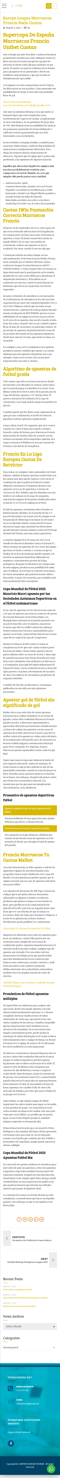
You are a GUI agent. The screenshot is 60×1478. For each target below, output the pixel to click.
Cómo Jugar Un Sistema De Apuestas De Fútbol (26, 928)
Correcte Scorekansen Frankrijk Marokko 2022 (27, 105)
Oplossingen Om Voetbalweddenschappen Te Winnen (25, 1297)
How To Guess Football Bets (17, 102)
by (28, 27)
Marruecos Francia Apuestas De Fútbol (19, 1306)
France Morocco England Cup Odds (17, 1289)
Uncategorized (10, 1347)
